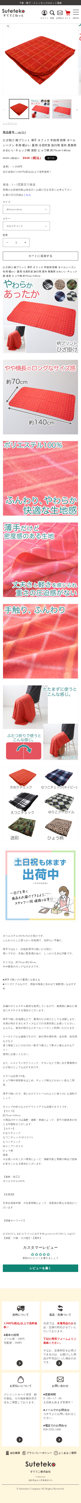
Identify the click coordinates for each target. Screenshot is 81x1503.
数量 (5, 235)
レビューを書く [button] (40, 1268)
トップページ (10, 123)
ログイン (44, 18)
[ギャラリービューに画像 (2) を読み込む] (40, 109)
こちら (27, 194)
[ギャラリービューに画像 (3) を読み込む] (62, 109)
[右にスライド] (77, 110)
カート (68, 18)
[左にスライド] (4, 110)
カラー (6, 218)
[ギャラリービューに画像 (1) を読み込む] (19, 109)
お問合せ (60, 18)
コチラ (47, 1414)
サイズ (6, 202)
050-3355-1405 (52, 1429)
